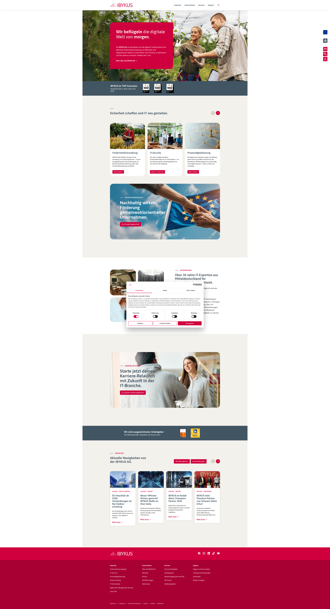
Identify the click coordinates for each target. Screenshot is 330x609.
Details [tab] (165, 290)
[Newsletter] (325, 59)
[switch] (155, 316)
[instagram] (204, 553)
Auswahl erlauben (165, 323)
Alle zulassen (190, 323)
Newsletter (161, 603)
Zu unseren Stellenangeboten (133, 393)
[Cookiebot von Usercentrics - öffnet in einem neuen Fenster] (194, 284)
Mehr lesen (116, 522)
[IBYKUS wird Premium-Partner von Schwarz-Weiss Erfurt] (207, 479)
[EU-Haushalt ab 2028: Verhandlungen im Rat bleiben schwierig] (123, 479)
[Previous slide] (213, 113)
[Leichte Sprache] (325, 40)
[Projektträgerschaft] (325, 32)
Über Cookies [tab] (191, 290)
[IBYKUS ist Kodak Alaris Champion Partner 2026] (179, 479)
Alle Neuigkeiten (182, 461)
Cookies (145, 603)
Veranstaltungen (198, 461)
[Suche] (218, 5)
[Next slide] (218, 113)
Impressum (113, 603)
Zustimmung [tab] (139, 290)
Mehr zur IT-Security (157, 172)
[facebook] (199, 553)
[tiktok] (213, 553)
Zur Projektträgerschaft (130, 224)
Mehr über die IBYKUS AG (125, 61)
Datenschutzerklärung (134, 603)
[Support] (325, 54)
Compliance (122, 603)
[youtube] (218, 553)
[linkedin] (208, 553)
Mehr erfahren (118, 172)
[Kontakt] (325, 49)
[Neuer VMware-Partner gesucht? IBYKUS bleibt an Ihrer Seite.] (151, 479)
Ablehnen (140, 323)
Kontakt (153, 603)
